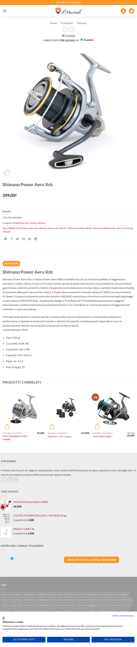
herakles (70, 605)
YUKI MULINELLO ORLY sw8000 (15, 438)
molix (126, 605)
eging (13, 605)
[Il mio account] (123, 11)
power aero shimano (37, 228)
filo (20, 605)
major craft (104, 605)
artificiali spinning (93, 594)
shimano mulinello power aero (107, 228)
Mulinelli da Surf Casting (24, 223)
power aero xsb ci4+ (57, 228)
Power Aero (60, 292)
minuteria (116, 605)
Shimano (82, 23)
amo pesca (29, 594)
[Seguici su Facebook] (4, 479)
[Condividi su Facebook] (11, 239)
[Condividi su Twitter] (17, 239)
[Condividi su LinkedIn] (35, 239)
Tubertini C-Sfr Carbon (59, 436)
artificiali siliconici (73, 594)
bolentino (30, 599)
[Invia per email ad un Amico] (23, 239)
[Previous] (2, 420)
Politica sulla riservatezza (123, 615)
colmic (5, 605)
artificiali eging (55, 594)
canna (54, 599)
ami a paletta (14, 594)
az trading (109, 594)
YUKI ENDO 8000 (102, 436)
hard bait (59, 605)
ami (3, 594)
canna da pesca (67, 599)
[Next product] (65, 29)
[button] (5, 11)
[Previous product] (71, 29)
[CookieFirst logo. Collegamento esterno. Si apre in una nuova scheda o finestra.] (4, 618)
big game (6, 599)
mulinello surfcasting (16, 228)
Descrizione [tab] (11, 263)
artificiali (41, 594)
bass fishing (122, 594)
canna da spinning (85, 599)
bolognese (43, 599)
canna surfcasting (123, 599)
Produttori (67, 23)
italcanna (82, 605)
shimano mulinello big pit (80, 228)
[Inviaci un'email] (16, 479)
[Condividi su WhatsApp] (5, 239)
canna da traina (104, 599)
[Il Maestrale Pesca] (68, 11)
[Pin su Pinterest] (29, 239)
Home (53, 23)
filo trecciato (31, 605)
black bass (18, 599)
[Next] (134, 420)
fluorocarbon (46, 605)
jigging (92, 605)
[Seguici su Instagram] (10, 479)
